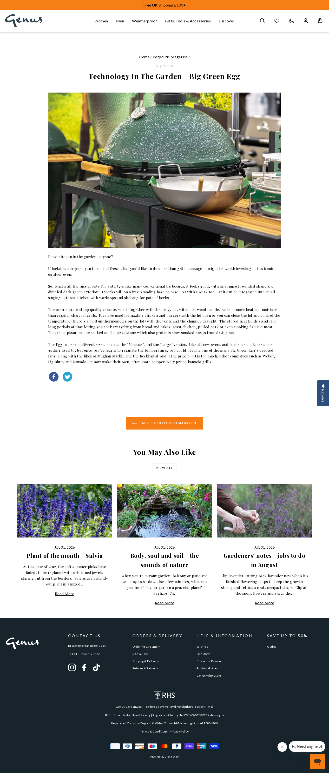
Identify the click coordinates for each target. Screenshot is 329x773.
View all (164, 468)
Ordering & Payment (146, 646)
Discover (226, 21)
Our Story (203, 654)
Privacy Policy (179, 731)
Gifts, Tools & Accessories (188, 21)
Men (120, 21)
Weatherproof (144, 21)
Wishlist (202, 646)
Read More (64, 593)
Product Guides (207, 668)
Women (101, 21)
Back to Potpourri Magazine (168, 422)
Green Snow (172, 756)
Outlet (271, 646)
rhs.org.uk (217, 715)
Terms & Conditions (154, 731)
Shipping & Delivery (145, 661)
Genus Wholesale (209, 675)
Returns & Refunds (145, 668)
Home (144, 56)
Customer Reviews (210, 661)
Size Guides (140, 654)
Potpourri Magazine (170, 56)
